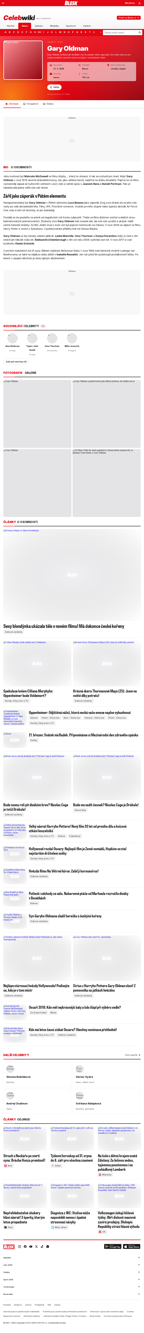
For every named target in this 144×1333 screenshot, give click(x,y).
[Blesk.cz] (71, 3)
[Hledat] (139, 32)
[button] (113, 1247)
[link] (19, 1247)
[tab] (10, 26)
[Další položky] (100, 32)
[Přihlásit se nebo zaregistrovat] (139, 3)
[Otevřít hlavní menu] (3, 3)
